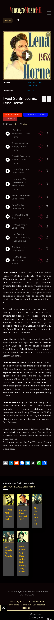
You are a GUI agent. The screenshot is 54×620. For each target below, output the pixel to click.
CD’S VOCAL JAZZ (35, 83)
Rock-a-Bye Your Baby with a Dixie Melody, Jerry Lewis (22, 559)
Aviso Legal (15, 601)
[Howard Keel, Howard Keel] (8, 500)
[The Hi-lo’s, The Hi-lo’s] (37, 499)
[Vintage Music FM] (27, 10)
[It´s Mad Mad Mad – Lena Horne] (8, 260)
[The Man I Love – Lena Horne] (8, 249)
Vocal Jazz (31, 90)
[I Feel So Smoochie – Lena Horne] (8, 134)
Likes (25, 124)
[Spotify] (29, 608)
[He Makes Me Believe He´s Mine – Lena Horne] (8, 184)
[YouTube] (23, 608)
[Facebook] (31, 608)
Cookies (27, 601)
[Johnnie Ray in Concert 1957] (23, 500)
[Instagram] (26, 608)
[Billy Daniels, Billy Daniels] (8, 537)
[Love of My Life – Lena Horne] (8, 171)
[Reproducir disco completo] (27, 55)
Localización (39, 604)
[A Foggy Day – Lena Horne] (8, 226)
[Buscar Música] (18, 20)
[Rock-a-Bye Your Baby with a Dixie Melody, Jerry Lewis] (23, 536)
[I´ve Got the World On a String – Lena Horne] (8, 237)
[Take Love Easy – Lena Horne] (8, 197)
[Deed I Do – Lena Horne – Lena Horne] (8, 160)
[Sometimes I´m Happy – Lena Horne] (8, 147)
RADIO (8, 20)
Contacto (26, 604)
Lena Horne (32, 85)
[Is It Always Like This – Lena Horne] (8, 216)
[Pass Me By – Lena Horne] (8, 207)
